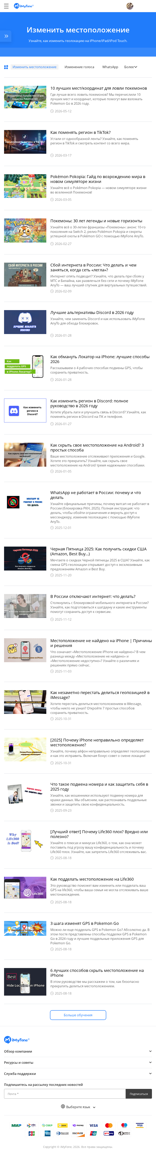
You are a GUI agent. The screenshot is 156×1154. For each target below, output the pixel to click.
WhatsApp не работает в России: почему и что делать (95, 495)
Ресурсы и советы (18, 1062)
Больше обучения (78, 1015)
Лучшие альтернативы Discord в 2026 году (92, 312)
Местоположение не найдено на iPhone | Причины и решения (101, 643)
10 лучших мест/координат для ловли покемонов (98, 88)
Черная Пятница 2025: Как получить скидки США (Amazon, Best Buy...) (98, 551)
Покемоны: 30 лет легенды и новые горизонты (96, 220)
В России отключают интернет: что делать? (92, 596)
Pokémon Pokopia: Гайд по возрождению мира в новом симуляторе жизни (97, 179)
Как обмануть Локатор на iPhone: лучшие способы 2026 (100, 359)
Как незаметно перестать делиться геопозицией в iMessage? (100, 695)
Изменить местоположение (34, 67)
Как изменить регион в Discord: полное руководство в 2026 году (89, 403)
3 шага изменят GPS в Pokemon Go (84, 923)
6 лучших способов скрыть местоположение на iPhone (97, 973)
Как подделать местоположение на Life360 (92, 879)
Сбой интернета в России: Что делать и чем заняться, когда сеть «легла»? (93, 267)
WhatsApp (110, 67)
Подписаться (139, 1094)
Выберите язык (78, 1107)
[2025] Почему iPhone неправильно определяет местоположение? (97, 742)
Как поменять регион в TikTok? (80, 132)
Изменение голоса (79, 67)
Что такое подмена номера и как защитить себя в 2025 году (99, 787)
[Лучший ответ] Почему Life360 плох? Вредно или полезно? (99, 834)
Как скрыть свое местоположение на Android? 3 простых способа (97, 447)
